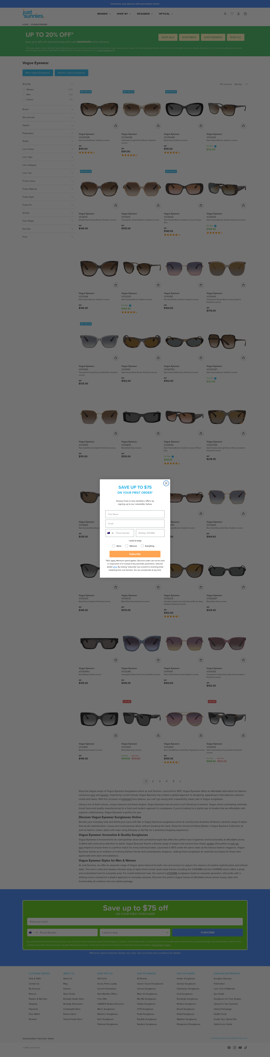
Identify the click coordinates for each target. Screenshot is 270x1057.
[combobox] (110, 533)
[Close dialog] (166, 483)
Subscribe (135, 554)
